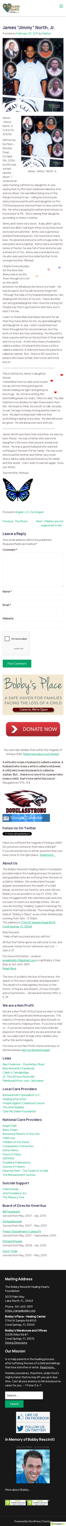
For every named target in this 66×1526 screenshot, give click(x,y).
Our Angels (37, 512)
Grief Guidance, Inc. (15, 1193)
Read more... (48, 855)
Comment (10, 549)
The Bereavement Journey (19, 1174)
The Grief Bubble (13, 1107)
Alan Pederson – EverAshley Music (24, 1064)
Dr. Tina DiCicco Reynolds (19, 1076)
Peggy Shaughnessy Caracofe (22, 1231)
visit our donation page (35, 1050)
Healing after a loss (14, 1099)
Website (8, 618)
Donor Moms (10, 1150)
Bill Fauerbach (11, 1211)
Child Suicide (11, 1189)
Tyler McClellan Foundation (19, 1111)
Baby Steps (10, 1129)
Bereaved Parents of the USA (21, 1134)
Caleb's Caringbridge (16, 1072)
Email (7, 605)
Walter (46, 33)
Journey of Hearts (14, 1166)
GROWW (8, 1158)
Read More (9, 968)
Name (7, 591)
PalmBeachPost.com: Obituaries (23, 1080)
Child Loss (9, 1138)
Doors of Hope (12, 1154)
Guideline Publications (16, 1162)
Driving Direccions (16, 1342)
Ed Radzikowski (12, 1221)
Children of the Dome (16, 1142)
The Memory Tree (13, 1197)
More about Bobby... (18, 1489)
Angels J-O (22, 512)
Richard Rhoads (12, 1241)
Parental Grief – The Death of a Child (25, 1170)
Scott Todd (10, 1251)
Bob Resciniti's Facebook (19, 1068)
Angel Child (9, 1125)
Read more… (48, 1367)
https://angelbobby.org (20, 1310)
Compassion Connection (18, 1146)
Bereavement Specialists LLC (21, 1095)
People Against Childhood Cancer (24, 1103)
